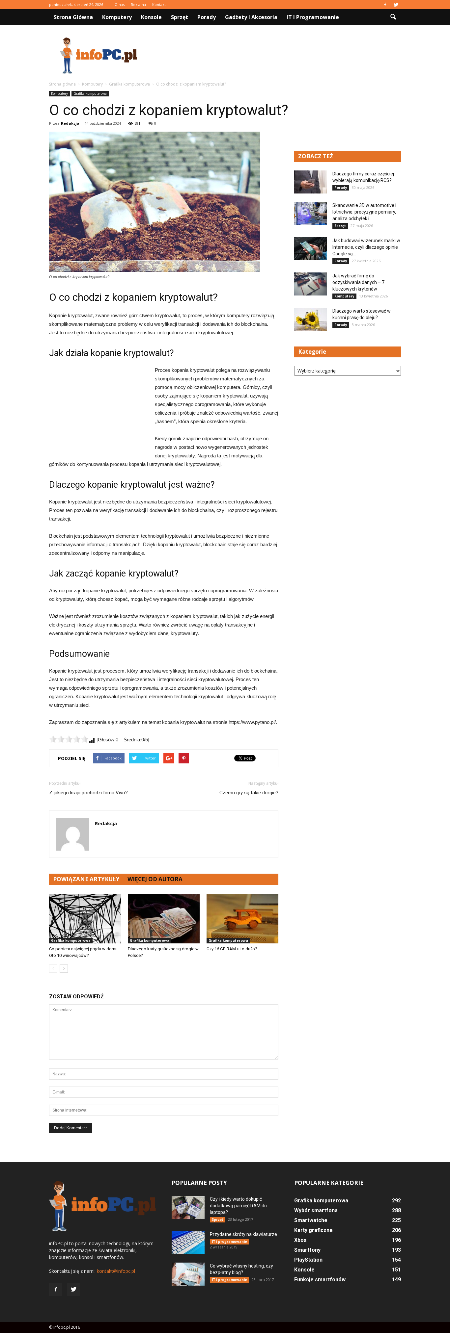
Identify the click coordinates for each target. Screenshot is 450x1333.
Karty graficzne (313, 1230)
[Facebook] (385, 5)
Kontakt (159, 4)
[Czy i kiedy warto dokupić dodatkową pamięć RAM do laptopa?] (188, 1207)
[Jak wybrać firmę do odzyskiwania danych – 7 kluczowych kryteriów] (310, 283)
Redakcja (70, 123)
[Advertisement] (281, 55)
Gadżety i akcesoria (251, 17)
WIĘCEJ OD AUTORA (155, 879)
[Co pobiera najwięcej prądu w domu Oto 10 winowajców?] (85, 918)
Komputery (117, 17)
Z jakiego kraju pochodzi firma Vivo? (88, 793)
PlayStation (308, 1260)
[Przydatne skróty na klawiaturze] (188, 1242)
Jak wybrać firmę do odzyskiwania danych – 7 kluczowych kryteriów (358, 282)
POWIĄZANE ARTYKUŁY (86, 879)
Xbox (300, 1240)
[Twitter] (396, 5)
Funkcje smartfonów (320, 1279)
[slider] (69, 739)
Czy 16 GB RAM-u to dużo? (232, 948)
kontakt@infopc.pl (116, 1271)
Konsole (151, 17)
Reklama (138, 4)
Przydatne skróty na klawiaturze (243, 1234)
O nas (120, 4)
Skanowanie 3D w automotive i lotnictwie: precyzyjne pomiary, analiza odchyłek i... (364, 212)
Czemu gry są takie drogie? (248, 793)
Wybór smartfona (316, 1210)
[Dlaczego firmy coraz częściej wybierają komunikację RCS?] (310, 181)
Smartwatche (310, 1220)
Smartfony (307, 1250)
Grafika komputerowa (90, 93)
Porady (206, 17)
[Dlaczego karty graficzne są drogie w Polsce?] (164, 918)
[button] (393, 17)
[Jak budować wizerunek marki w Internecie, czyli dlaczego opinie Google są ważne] (310, 248)
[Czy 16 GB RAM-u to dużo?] (242, 918)
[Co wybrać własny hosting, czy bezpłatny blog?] (188, 1274)
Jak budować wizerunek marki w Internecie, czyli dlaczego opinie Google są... (366, 247)
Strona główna (73, 17)
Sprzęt (179, 17)
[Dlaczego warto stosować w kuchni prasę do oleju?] (310, 319)
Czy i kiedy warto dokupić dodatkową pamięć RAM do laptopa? (238, 1205)
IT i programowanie (313, 17)
